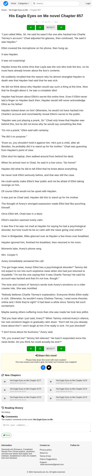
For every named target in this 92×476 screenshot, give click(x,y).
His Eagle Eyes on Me (18, 10)
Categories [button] (22, 3)
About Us (44, 453)
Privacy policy (46, 450)
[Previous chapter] (31, 27)
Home (13, 3)
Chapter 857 (35, 10)
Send (7, 435)
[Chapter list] (40, 27)
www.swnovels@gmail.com (52, 464)
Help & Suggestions (48, 459)
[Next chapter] (61, 27)
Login (88, 3)
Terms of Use (45, 456)
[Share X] (48, 367)
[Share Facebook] (43, 367)
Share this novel (47, 355)
